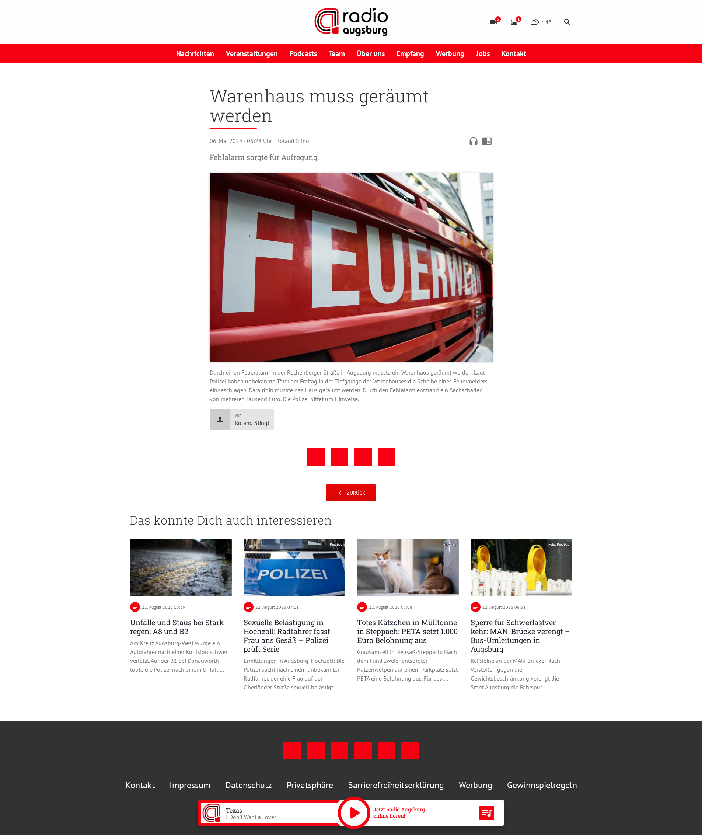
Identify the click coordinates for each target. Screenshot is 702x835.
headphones (473, 141)
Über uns (371, 53)
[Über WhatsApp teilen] (363, 457)
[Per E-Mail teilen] (386, 457)
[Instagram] (152, 22)
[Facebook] (137, 22)
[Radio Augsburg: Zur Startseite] (351, 22)
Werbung (450, 53)
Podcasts (303, 53)
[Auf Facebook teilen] (316, 457)
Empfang (410, 53)
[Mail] (181, 22)
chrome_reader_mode (487, 141)
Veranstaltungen (252, 53)
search (567, 22)
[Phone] (196, 22)
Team (337, 53)
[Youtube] (167, 22)
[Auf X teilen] (339, 457)
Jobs (483, 53)
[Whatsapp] (211, 22)
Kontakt (514, 53)
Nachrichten (195, 53)
